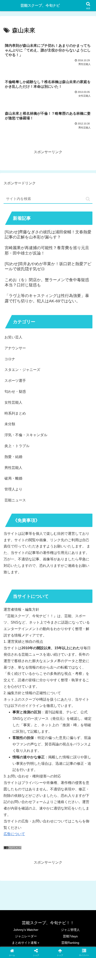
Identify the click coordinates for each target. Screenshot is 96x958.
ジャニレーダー (26, 936)
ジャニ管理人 (70, 930)
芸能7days (70, 936)
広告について (14, 834)
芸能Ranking (70, 942)
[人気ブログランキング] (12, 848)
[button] (88, 198)
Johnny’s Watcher (25, 930)
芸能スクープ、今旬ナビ (40, 5)
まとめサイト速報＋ (26, 942)
